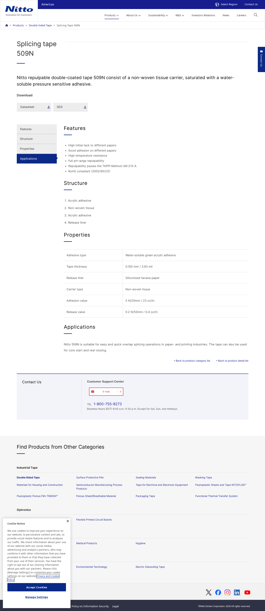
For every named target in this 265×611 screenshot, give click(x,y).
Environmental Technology (91, 566)
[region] (36, 563)
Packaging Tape (145, 495)
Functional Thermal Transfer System (216, 495)
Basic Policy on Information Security (87, 606)
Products (18, 25)
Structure (26, 139)
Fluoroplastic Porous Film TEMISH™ (37, 495)
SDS (60, 107)
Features (26, 129)
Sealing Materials (146, 477)
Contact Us (251, 4)
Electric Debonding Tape (150, 566)
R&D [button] (178, 15)
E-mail (106, 391)
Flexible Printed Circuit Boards (94, 519)
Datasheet (27, 107)
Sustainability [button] (156, 15)
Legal (115, 606)
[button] (256, 15)
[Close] (68, 521)
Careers (241, 15)
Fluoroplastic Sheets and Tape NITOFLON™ (220, 484)
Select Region (229, 4)
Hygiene (140, 543)
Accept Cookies (36, 587)
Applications (28, 158)
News (226, 15)
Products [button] (110, 15)
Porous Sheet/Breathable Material (96, 495)
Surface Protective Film (90, 477)
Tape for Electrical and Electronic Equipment (162, 484)
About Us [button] (132, 15)
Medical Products (86, 543)
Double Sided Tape (40, 25)
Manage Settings (36, 597)
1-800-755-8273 (107, 404)
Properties (27, 148)
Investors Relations (203, 15)
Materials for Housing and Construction (40, 484)
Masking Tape (203, 477)
